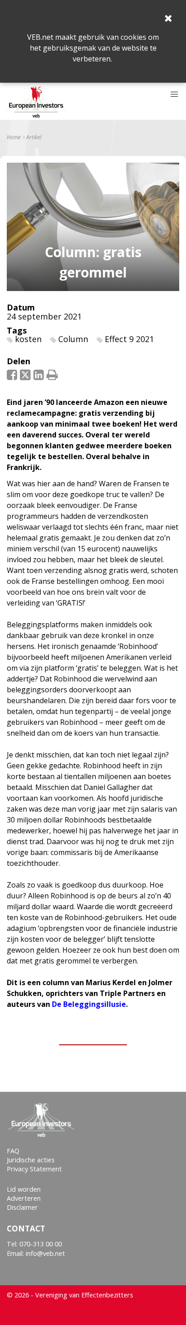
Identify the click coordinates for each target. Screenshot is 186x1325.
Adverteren (24, 1198)
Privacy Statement (34, 1169)
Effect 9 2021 (129, 339)
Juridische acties (31, 1160)
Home (14, 137)
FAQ (13, 1150)
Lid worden (24, 1189)
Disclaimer (22, 1207)
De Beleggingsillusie (89, 1004)
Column (73, 339)
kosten (28, 339)
